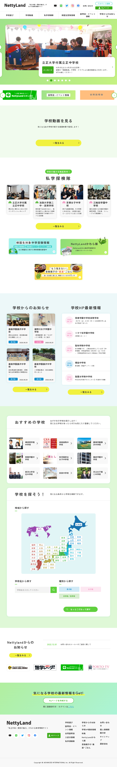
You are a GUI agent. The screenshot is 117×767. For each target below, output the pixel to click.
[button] (47, 80)
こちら (71, 706)
